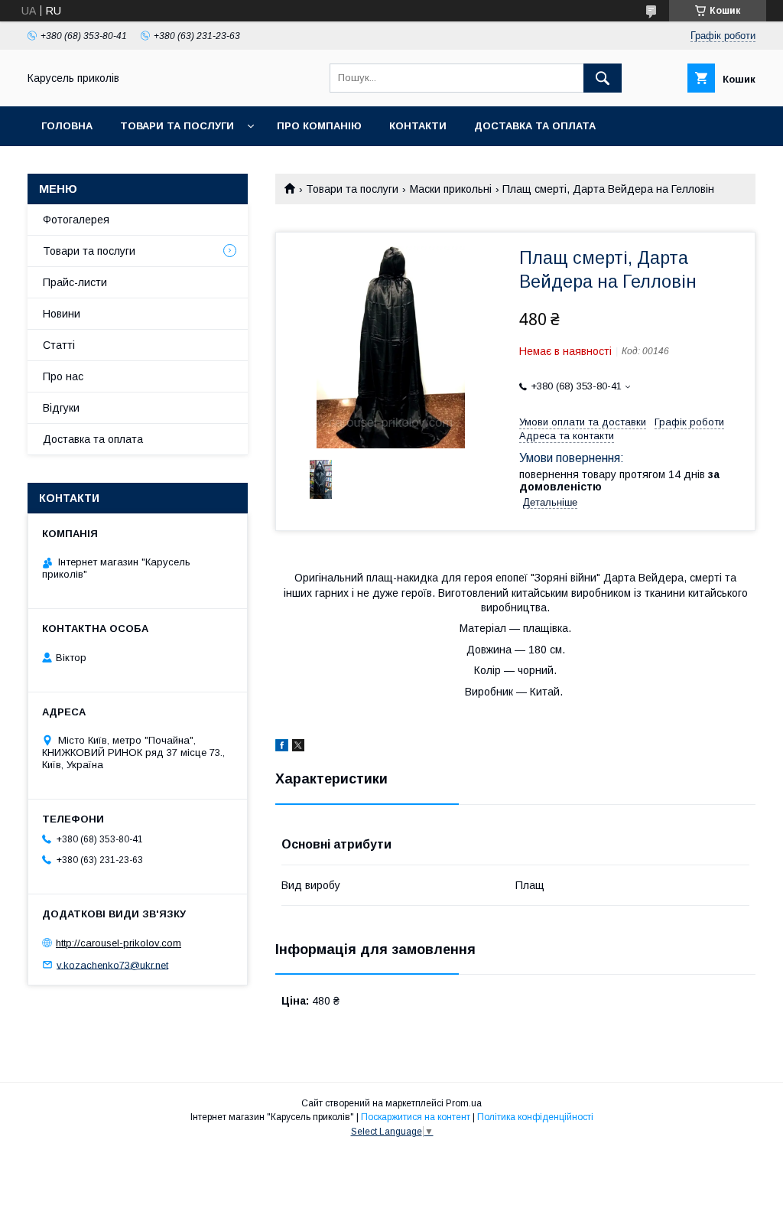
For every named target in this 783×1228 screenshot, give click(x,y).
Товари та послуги (177, 126)
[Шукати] (602, 78)
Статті (59, 345)
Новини (61, 314)
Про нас (63, 376)
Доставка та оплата (535, 126)
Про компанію (319, 126)
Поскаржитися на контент (415, 1117)
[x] (298, 747)
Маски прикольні (451, 189)
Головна (67, 126)
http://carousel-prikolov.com (118, 943)
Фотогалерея (76, 219)
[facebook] (281, 747)
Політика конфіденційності (535, 1117)
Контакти (418, 126)
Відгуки (61, 408)
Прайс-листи (75, 282)
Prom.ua (464, 1103)
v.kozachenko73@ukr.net (112, 964)
